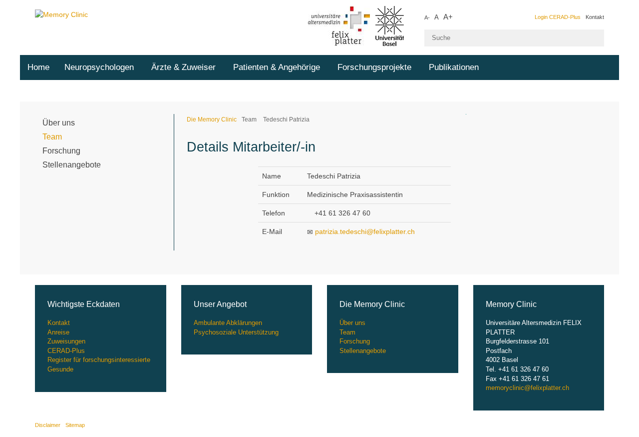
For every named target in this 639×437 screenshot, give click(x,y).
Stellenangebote (71, 164)
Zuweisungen (66, 341)
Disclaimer (47, 425)
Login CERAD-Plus (558, 17)
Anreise (58, 332)
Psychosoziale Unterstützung (236, 332)
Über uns (58, 122)
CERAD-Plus (66, 350)
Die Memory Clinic (212, 119)
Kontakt (595, 17)
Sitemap (75, 425)
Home (38, 67)
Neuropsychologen (99, 67)
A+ (448, 16)
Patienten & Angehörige (276, 67)
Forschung (61, 150)
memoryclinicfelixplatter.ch (527, 388)
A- (427, 17)
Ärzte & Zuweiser (183, 67)
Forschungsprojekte (374, 67)
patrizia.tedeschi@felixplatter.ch (365, 232)
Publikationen (454, 67)
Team (52, 136)
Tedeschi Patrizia (286, 119)
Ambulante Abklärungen (228, 322)
